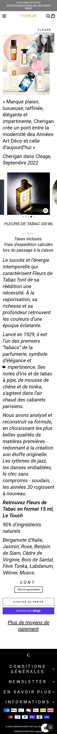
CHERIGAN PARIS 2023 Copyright (28, 731)
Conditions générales (28, 669)
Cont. (28, 582)
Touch (16, 515)
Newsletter (28, 681)
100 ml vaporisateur (28, 589)
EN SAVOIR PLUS (28, 692)
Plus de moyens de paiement (28, 625)
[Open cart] (50, 727)
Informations (28, 702)
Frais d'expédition (20, 244)
